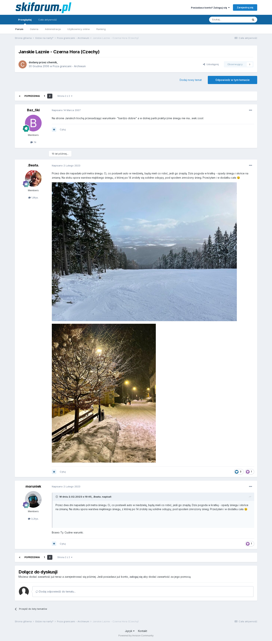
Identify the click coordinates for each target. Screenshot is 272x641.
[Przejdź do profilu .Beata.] (33, 178)
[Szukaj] (253, 20)
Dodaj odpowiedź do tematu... (57, 591)
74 (34, 142)
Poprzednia (32, 96)
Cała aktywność (47, 19)
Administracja (53, 29)
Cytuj (63, 129)
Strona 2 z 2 (64, 96)
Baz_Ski (33, 110)
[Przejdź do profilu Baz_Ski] (33, 123)
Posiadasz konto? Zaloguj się (209, 7)
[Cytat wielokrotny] (54, 129)
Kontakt (142, 630)
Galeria (34, 29)
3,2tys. (34, 518)
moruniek (33, 486)
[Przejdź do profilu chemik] (23, 64)
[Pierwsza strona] (19, 96)
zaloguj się (136, 576)
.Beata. (33, 165)
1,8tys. (34, 197)
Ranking (101, 29)
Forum (19, 29)
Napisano (66, 110)
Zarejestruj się (245, 7)
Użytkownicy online (78, 29)
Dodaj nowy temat (191, 79)
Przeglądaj (25, 19)
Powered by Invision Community (136, 635)
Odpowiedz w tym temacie (232, 79)
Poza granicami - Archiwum (69, 66)
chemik (52, 62)
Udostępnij (212, 64)
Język (129, 630)
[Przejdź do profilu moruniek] (33, 499)
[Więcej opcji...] (250, 110)
